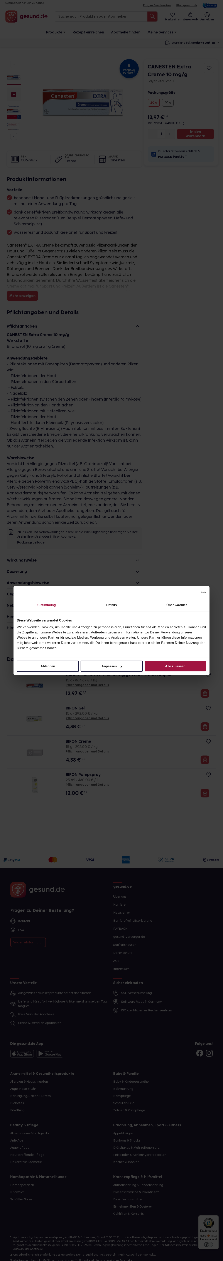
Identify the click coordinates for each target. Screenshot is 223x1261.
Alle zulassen (175, 666)
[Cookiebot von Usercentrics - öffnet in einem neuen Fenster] (187, 592)
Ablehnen (48, 666)
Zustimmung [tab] (46, 605)
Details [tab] (111, 605)
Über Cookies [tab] (176, 605)
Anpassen (109, 666)
